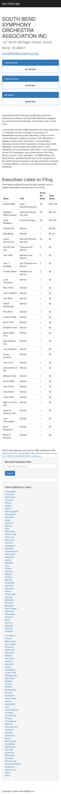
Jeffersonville (11, 534)
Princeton (9, 602)
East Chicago (11, 608)
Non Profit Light (11, 3)
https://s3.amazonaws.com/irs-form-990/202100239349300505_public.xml (30, 454)
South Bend (10, 497)
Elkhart (8, 508)
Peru (7, 565)
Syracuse (9, 617)
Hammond (9, 539)
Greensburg (10, 715)
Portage (8, 718)
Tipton (8, 772)
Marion (8, 666)
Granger (8, 732)
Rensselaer (10, 614)
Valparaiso (9, 652)
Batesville (9, 599)
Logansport (10, 545)
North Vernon (11, 769)
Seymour (9, 542)
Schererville (10, 594)
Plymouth (9, 585)
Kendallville (10, 743)
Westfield (9, 548)
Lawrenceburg (11, 709)
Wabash (8, 574)
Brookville (9, 605)
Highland (9, 724)
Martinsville (10, 704)
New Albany (10, 669)
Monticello (9, 611)
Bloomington (10, 641)
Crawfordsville (11, 551)
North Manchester (13, 763)
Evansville (9, 494)
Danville (8, 579)
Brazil (7, 619)
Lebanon (9, 571)
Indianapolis (10, 491)
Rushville (9, 758)
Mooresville (10, 755)
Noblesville (10, 649)
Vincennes (9, 537)
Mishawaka (10, 531)
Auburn (8, 701)
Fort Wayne (10, 635)
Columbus (9, 646)
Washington (10, 746)
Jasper (8, 519)
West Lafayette (11, 511)
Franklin (8, 684)
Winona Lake (11, 761)
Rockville (9, 631)
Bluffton (8, 568)
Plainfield (9, 562)
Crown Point (10, 672)
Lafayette (9, 500)
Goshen (8, 655)
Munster (8, 692)
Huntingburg (10, 721)
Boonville (9, 749)
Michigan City (11, 675)
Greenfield (9, 678)
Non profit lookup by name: (18, 461)
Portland (8, 729)
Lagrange (9, 752)
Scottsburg (10, 766)
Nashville (9, 625)
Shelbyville (9, 582)
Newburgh (9, 557)
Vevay (7, 775)
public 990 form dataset (13, 453)
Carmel (8, 638)
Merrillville (9, 517)
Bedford (8, 686)
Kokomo (8, 661)
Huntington (10, 695)
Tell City (8, 628)
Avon (7, 706)
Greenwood (10, 514)
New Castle (10, 554)
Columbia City (11, 726)
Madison (9, 681)
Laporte (8, 597)
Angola (8, 559)
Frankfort (9, 712)
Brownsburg (10, 689)
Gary (7, 528)
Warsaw (8, 525)
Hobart (8, 591)
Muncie (8, 502)
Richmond (9, 658)
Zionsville (9, 664)
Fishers (8, 505)
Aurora (8, 738)
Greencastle (10, 698)
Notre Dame (10, 741)
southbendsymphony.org (20, 53)
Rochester (9, 588)
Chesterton (10, 735)
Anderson (9, 522)
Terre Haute (10, 644)
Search (10, 473)
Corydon (9, 577)
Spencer (8, 622)
